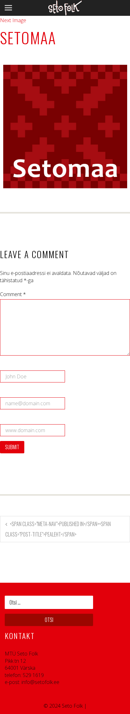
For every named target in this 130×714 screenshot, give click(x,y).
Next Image (13, 20)
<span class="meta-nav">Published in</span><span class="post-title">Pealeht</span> (58, 529)
